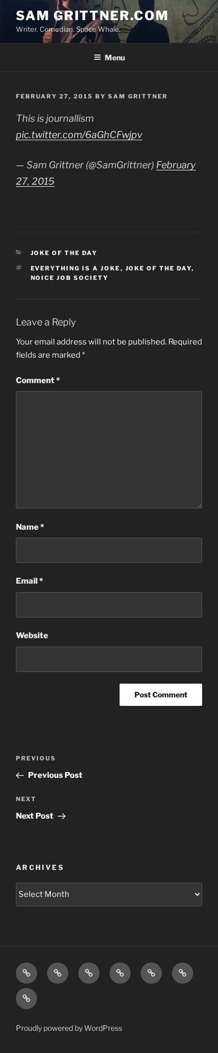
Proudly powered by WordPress (69, 1027)
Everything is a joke (76, 268)
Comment (38, 380)
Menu (115, 57)
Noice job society (70, 278)
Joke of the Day (64, 253)
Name (30, 527)
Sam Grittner (138, 96)
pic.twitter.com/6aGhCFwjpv (79, 134)
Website (32, 635)
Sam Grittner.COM (92, 15)
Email (29, 581)
